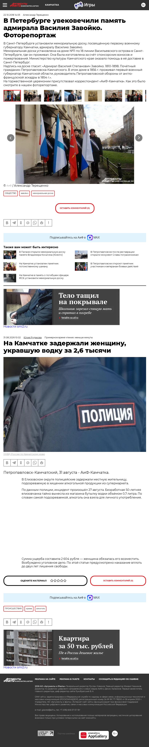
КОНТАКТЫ (89, 679)
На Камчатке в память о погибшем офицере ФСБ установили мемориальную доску (44, 276)
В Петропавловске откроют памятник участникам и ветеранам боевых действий (114, 265)
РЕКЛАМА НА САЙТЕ (45, 679)
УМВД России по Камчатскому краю (24, 454)
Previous (10, 138)
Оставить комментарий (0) (75, 208)
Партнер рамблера (66, 733)
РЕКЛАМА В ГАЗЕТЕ (69, 679)
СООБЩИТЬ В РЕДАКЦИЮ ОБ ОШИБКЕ (118, 679)
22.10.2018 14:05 (11, 14)
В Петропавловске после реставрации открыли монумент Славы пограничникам (114, 253)
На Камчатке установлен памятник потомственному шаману (39, 265)
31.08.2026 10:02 (12, 337)
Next (138, 138)
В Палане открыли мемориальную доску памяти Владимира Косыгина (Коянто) (42, 253)
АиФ (9, 185)
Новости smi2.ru (15, 326)
